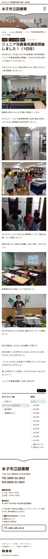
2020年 (36, 428)
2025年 (36, 409)
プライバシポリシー (26, 544)
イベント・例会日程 (15, 32)
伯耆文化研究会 (10, 521)
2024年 (36, 413)
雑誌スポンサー (10, 518)
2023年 (36, 417)
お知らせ (7, 401)
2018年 (36, 436)
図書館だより (9, 413)
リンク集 (14, 544)
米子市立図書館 (14, 8)
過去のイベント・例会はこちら (37, 446)
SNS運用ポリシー (7, 546)
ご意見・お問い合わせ (16, 528)
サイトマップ (5, 544)
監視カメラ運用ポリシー (24, 546)
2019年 (36, 432)
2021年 (36, 424)
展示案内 (8, 409)
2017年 (36, 440)
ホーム (4, 32)
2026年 (36, 405)
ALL (34, 401)
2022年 (36, 421)
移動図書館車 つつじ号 (16, 516)
